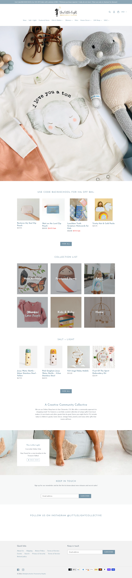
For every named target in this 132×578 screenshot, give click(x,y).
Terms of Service (53, 551)
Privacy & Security (38, 554)
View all (66, 244)
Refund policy (22, 556)
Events (19, 554)
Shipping (29, 551)
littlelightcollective (27, 573)
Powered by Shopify (40, 573)
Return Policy (40, 551)
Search (27, 554)
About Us (20, 551)
